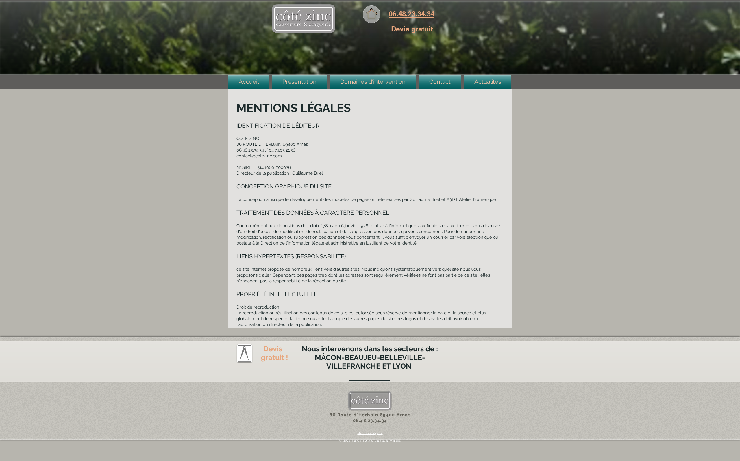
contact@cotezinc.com (259, 155)
